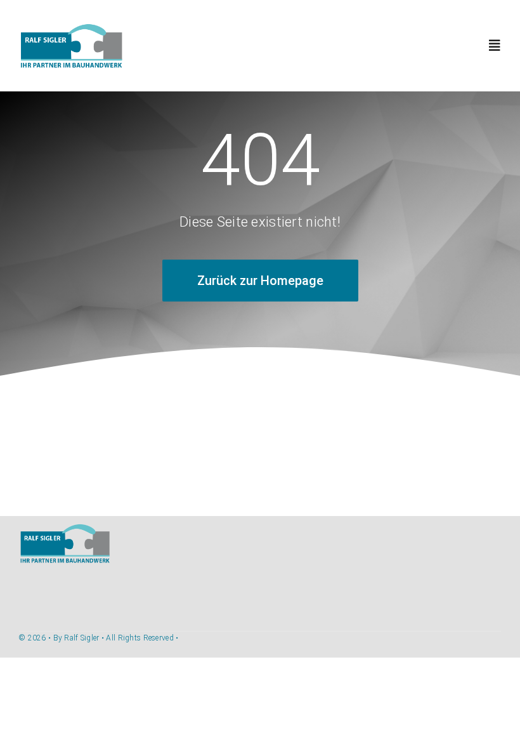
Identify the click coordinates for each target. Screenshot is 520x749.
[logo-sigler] (71, 29)
